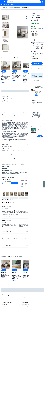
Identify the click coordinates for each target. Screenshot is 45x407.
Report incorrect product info (14, 140)
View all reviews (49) (15, 250)
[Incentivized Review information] (9, 214)
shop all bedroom (25, 300)
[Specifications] (27, 144)
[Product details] (27, 96)
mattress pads (5, 300)
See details (40, 68)
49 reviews (9, 181)
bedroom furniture (25, 304)
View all (26, 190)
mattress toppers (25, 302)
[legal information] (42, 28)
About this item (5, 94)
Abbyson (33, 13)
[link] (27, 194)
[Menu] (2, 2)
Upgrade (41, 53)
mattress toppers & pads (7, 302)
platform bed (4, 304)
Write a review (14, 183)
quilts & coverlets (25, 306)
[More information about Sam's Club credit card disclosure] (37, 93)
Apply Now (36, 95)
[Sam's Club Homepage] (5, 1)
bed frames (24, 297)
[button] (40, 75)
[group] (36, 19)
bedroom (4, 297)
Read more (33, 121)
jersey (3, 306)
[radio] (33, 35)
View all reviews (6, 183)
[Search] (39, 2)
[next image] (5, 53)
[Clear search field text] (38, 1)
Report (27, 216)
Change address (34, 59)
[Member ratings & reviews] (27, 177)
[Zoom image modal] (26, 19)
